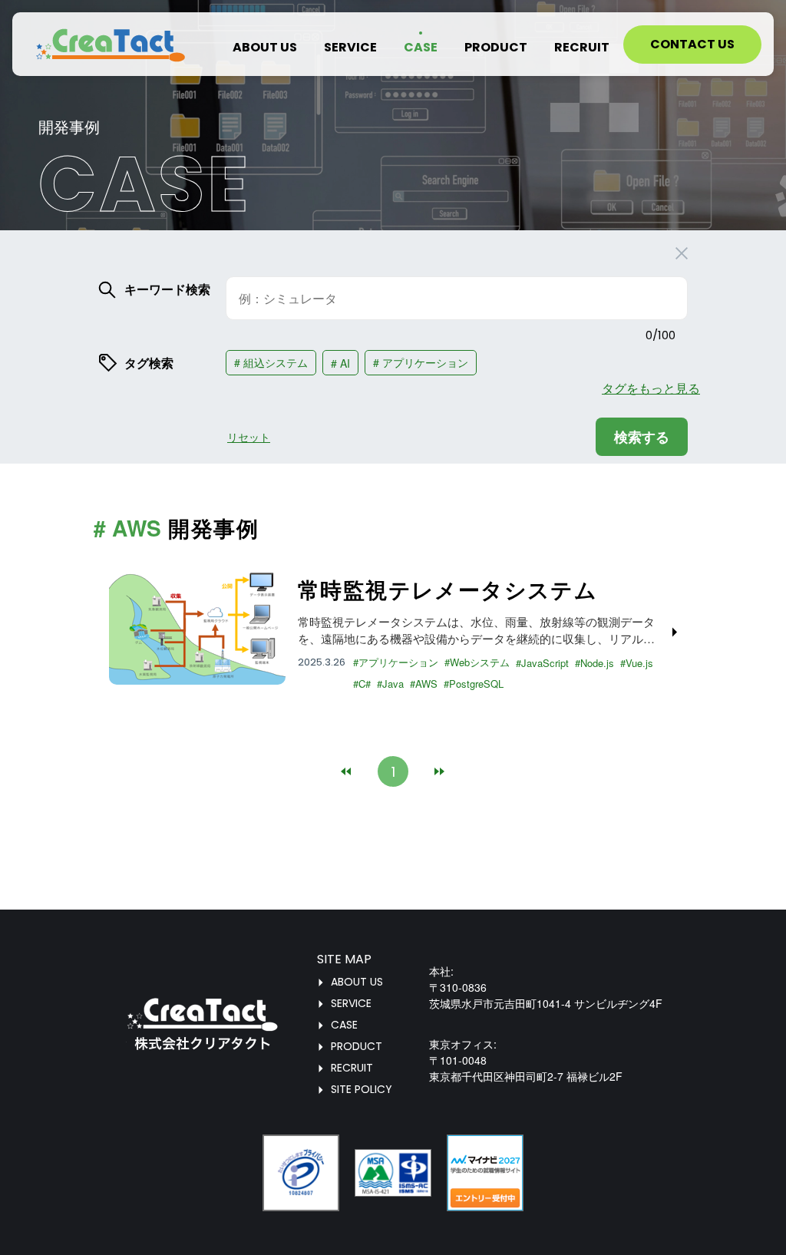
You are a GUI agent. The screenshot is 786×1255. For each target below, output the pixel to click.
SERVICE (351, 1003)
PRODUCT (356, 1046)
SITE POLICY (361, 1089)
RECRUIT (352, 1067)
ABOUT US (357, 981)
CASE (344, 1024)
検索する (641, 437)
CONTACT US (692, 44)
